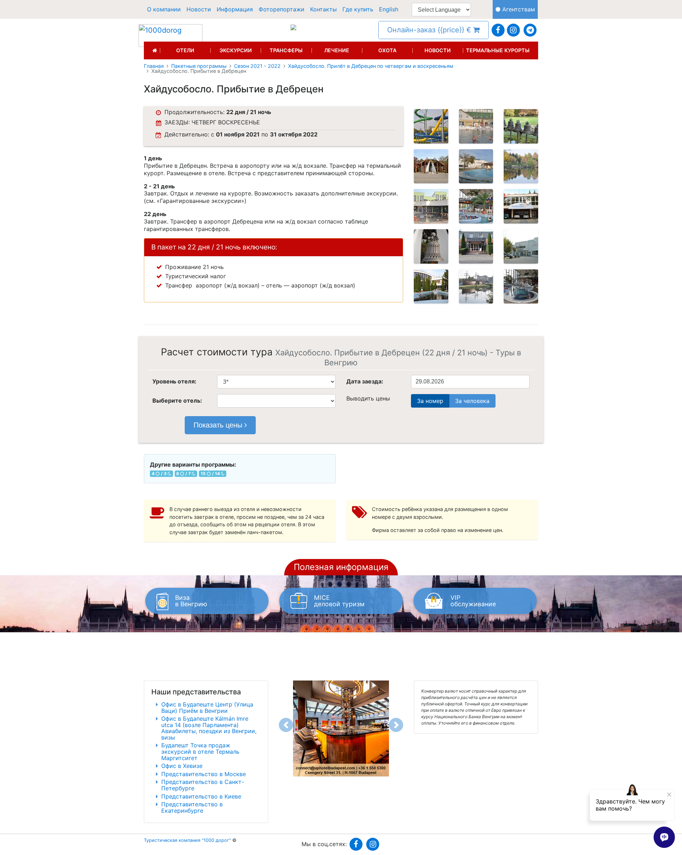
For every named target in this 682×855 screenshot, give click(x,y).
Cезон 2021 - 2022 (257, 66)
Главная (154, 66)
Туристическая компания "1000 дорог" (187, 840)
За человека (472, 400)
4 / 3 (160, 473)
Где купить (357, 9)
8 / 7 (184, 473)
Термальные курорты (498, 50)
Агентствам (517, 9)
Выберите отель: (177, 400)
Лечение (336, 50)
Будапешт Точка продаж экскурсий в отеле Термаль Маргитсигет (200, 751)
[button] (286, 725)
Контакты (323, 9)
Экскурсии (236, 50)
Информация (235, 9)
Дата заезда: (364, 381)
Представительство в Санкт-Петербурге (202, 785)
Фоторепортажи (281, 9)
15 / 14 (211, 473)
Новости (198, 9)
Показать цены (219, 425)
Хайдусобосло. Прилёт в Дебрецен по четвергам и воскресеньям (370, 66)
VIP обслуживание (473, 601)
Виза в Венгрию (191, 601)
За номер (430, 400)
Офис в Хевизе (181, 765)
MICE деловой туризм (339, 601)
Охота (387, 50)
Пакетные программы (199, 66)
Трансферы (286, 50)
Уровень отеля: (174, 381)
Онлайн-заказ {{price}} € (430, 30)
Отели (185, 50)
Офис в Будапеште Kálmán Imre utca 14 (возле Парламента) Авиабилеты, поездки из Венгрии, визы (208, 728)
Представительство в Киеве (201, 796)
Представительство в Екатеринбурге (192, 807)
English (388, 9)
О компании (164, 9)
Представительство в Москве (203, 774)
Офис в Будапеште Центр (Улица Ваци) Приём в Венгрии (207, 707)
